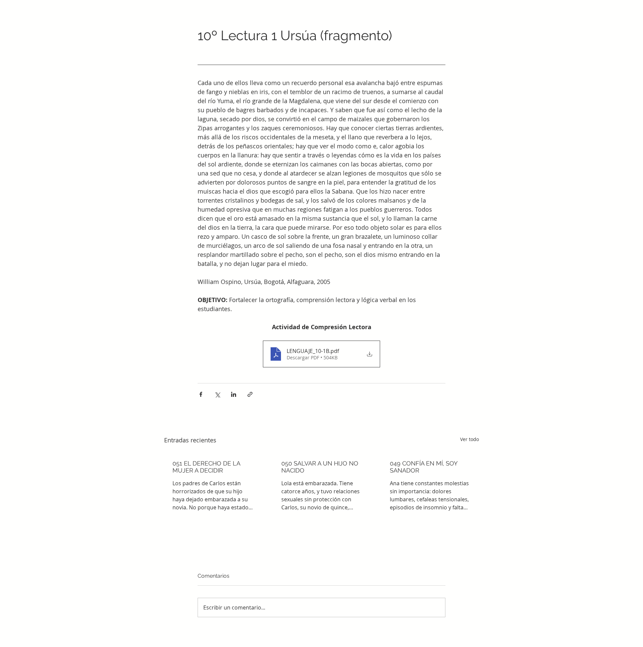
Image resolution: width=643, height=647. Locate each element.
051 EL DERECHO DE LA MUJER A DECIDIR (206, 467)
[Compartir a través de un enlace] (250, 394)
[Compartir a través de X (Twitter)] (217, 394)
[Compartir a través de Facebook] (201, 394)
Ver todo (469, 439)
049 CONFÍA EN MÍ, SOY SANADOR (423, 467)
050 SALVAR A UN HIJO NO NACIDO (319, 467)
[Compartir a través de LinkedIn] (233, 394)
